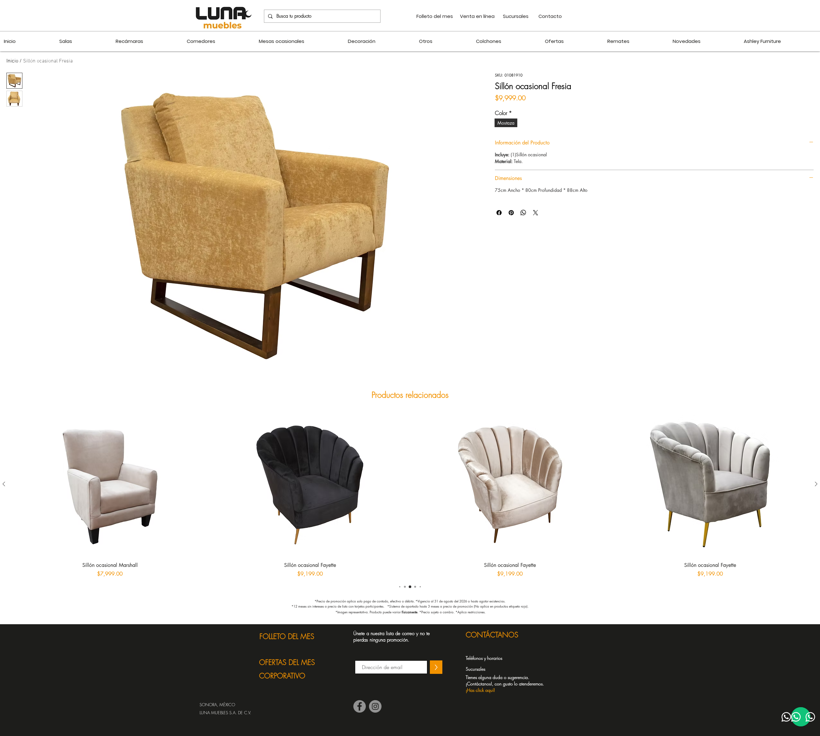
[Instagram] (375, 706)
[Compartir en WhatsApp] (523, 213)
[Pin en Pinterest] (511, 213)
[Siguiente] (816, 484)
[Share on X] (535, 213)
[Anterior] (4, 484)
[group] (410, 495)
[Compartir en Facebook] (499, 213)
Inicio (12, 61)
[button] (508, 683)
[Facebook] (359, 706)
